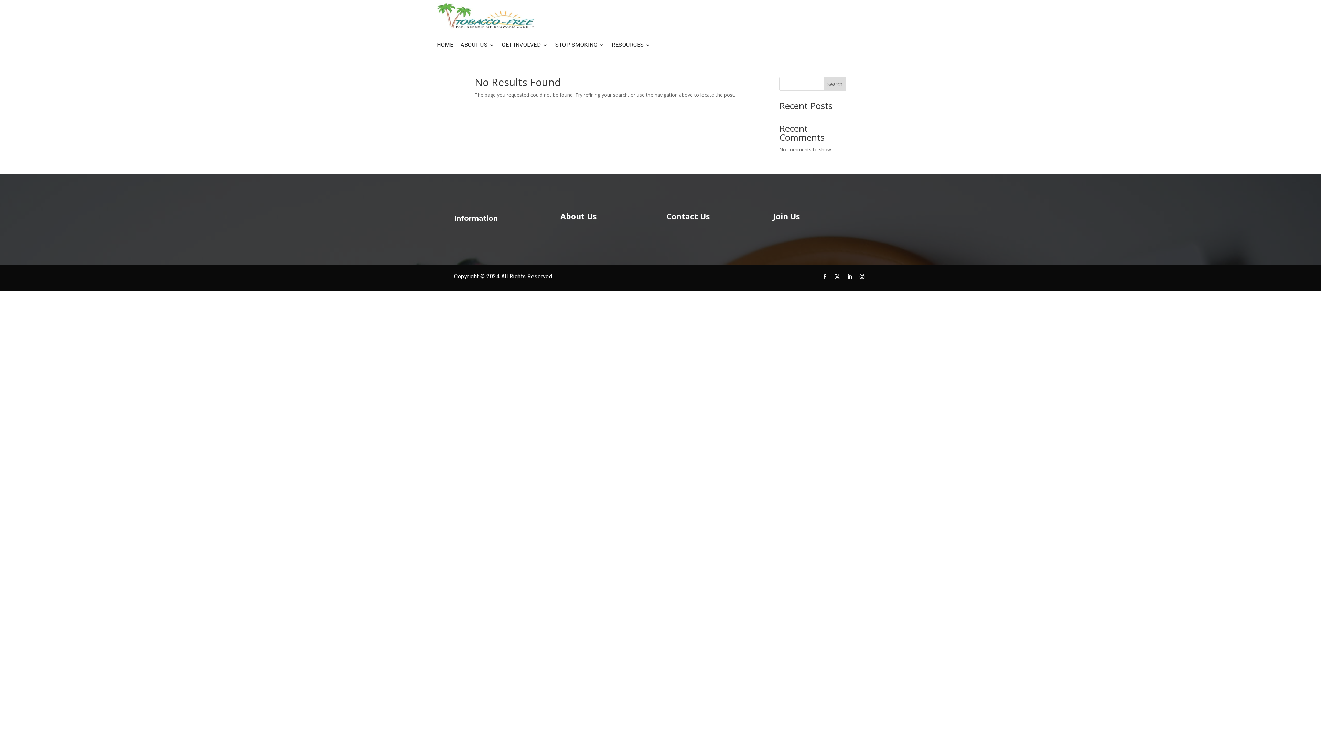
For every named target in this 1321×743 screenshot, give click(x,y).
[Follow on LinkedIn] (850, 276)
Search (834, 84)
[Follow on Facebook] (825, 276)
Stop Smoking (576, 45)
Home (445, 45)
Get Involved (521, 45)
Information (476, 218)
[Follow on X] (837, 276)
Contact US (858, 45)
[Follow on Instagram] (862, 276)
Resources (628, 45)
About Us (474, 45)
